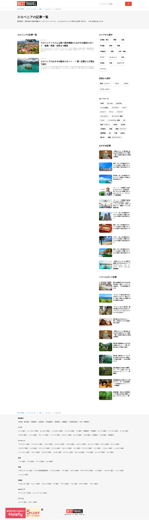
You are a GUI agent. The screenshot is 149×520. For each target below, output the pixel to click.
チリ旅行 (56, 484)
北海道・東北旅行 (24, 422)
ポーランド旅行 (68, 452)
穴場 (115, 133)
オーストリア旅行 (93, 444)
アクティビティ (105, 89)
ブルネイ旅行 (22, 435)
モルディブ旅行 (67, 435)
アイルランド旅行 (37, 444)
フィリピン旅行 (113, 431)
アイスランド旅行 (24, 444)
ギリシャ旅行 (115, 444)
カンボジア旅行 (45, 431)
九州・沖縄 (122, 51)
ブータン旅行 (124, 431)
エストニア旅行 (81, 444)
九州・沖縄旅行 (84, 422)
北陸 (122, 40)
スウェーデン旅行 (44, 448)
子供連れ (103, 129)
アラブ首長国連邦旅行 (41, 470)
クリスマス (115, 107)
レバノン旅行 (119, 470)
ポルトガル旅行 (80, 452)
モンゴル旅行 (77, 435)
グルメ (117, 83)
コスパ (124, 107)
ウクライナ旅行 (59, 444)
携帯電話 (103, 133)
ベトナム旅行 (32, 435)
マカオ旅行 (103, 435)
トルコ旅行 (98, 470)
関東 (115, 40)
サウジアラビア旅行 (86, 470)
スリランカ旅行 (69, 431)
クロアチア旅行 (23, 448)
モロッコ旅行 (32, 502)
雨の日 (102, 137)
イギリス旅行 (70, 444)
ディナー (103, 112)
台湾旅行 (95, 435)
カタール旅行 (74, 470)
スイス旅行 (33, 448)
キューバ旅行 (35, 484)
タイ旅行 (79, 431)
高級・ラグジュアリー (114, 137)
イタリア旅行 (48, 444)
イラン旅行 (65, 470)
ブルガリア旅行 (46, 452)
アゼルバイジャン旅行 (25, 470)
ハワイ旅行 (21, 461)
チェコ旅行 (76, 448)
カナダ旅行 (49, 461)
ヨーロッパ (112, 57)
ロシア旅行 (110, 452)
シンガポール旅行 (57, 431)
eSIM (102, 103)
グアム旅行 (30, 461)
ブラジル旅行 (64, 484)
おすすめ (119, 103)
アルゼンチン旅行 (24, 484)
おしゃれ (110, 103)
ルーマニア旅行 (100, 452)
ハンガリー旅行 (119, 448)
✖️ (42, 509)
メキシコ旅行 (93, 484)
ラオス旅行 (87, 435)
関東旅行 (34, 422)
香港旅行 (111, 435)
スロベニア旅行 (67, 448)
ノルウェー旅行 (107, 448)
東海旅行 (57, 422)
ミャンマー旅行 (55, 435)
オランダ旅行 (105, 444)
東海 (110, 45)
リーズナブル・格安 (114, 120)
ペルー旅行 (74, 484)
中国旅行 (93, 431)
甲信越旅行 (49, 422)
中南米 (102, 63)
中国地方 (103, 51)
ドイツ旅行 (97, 448)
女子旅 (123, 124)
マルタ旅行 (89, 452)
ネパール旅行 (102, 431)
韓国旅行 (86, 431)
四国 (112, 51)
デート (111, 112)
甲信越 (102, 45)
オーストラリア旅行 (24, 493)
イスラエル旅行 (55, 470)
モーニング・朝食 (117, 116)
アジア (102, 57)
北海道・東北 (104, 40)
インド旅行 (21, 431)
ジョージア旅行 (23, 475)
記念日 (123, 133)
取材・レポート (105, 124)
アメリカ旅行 (40, 461)
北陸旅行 (41, 422)
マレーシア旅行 (44, 435)
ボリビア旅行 (83, 484)
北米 (122, 57)
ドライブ (119, 112)
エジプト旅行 (22, 502)
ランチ (102, 120)
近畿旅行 (65, 422)
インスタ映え (104, 107)
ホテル (126, 83)
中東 (110, 63)
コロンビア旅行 (46, 484)
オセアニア (120, 63)
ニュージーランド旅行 (40, 493)
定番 (110, 129)
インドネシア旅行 (32, 431)
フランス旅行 (35, 452)
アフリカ (103, 69)
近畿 (118, 45)
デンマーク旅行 (87, 448)
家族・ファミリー (121, 129)
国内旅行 (21, 418)
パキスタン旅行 (108, 470)
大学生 (115, 124)
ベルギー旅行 (57, 452)
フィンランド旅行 (24, 452)
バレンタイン (104, 116)
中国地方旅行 (73, 422)
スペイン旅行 (56, 448)
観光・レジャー (105, 83)
